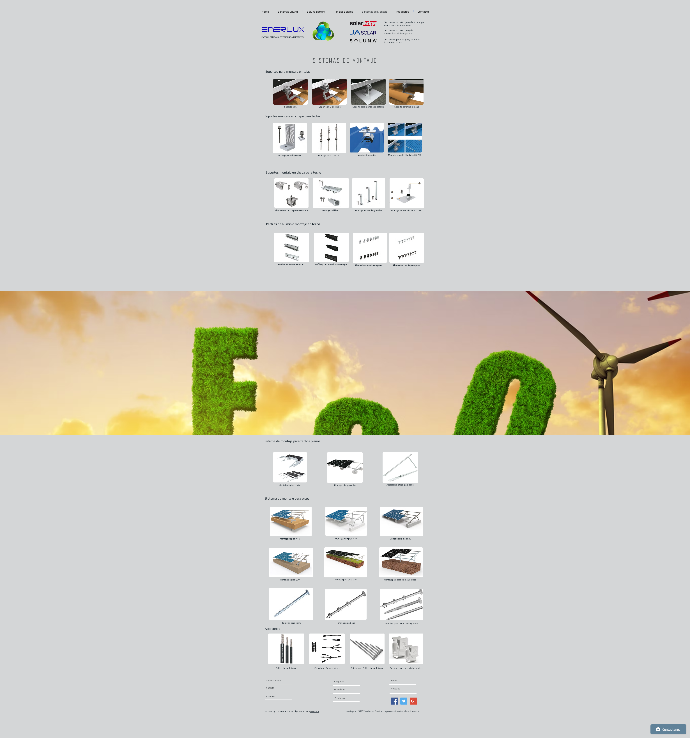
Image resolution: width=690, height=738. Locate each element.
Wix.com (314, 711)
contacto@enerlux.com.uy (408, 711)
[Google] (413, 701)
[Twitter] (403, 701)
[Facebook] (394, 701)
